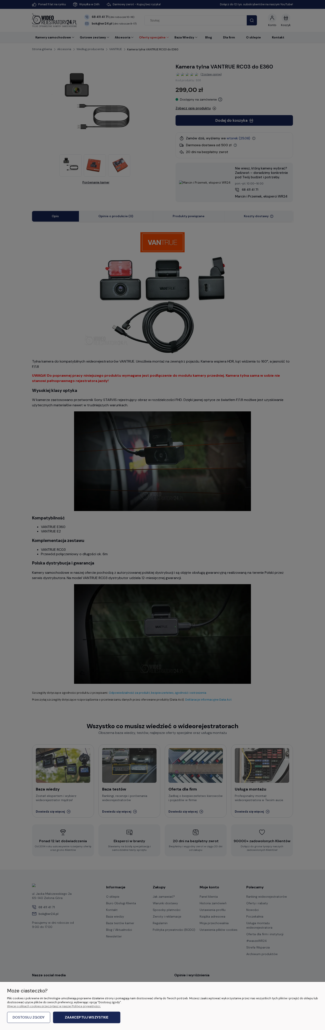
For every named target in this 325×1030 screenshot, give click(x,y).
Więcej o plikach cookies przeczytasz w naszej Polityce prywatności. (54, 1006)
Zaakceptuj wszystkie (86, 1017)
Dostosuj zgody (29, 1017)
